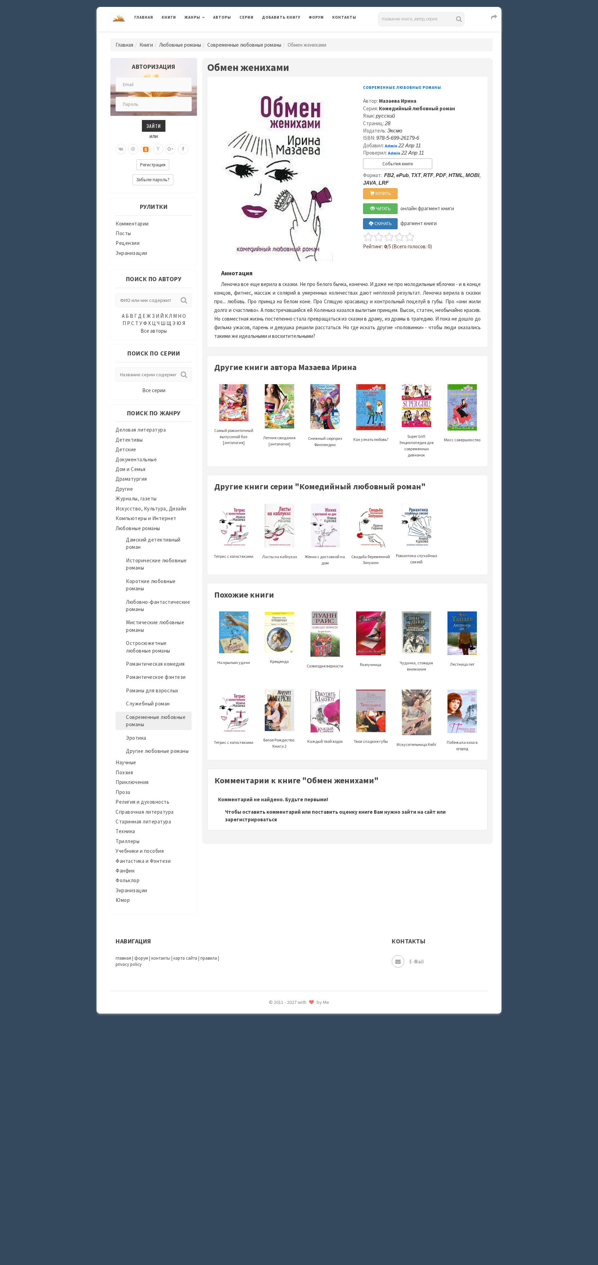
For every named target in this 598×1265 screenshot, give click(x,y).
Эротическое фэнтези (289, 1226)
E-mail (416, 961)
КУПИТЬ (382, 193)
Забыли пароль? (153, 180)
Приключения (132, 782)
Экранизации (131, 253)
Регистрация (152, 165)
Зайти (153, 125)
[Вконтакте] (121, 149)
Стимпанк (275, 1071)
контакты (160, 958)
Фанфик (125, 870)
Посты (123, 233)
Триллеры (127, 841)
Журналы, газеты (136, 498)
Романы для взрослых (152, 690)
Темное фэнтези (282, 1086)
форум (141, 958)
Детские (126, 449)
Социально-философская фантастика (308, 1055)
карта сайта (185, 958)
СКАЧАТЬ (382, 224)
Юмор (123, 900)
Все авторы (154, 330)
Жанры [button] (192, 17)
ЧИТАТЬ (383, 209)
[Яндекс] (158, 149)
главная (123, 958)
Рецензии (127, 243)
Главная (143, 17)
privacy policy (129, 964)
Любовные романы (180, 44)
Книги (169, 17)
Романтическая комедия (155, 664)
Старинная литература (143, 821)
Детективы (129, 439)
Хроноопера (277, 1164)
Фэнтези (273, 1148)
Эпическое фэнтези (286, 1195)
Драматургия (131, 478)
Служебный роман (148, 703)
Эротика (136, 738)
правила (208, 958)
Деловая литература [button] (209, 35)
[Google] (170, 149)
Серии (246, 17)
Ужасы (270, 1117)
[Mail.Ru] (133, 149)
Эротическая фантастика (293, 1210)
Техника (125, 831)
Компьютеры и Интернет (146, 518)
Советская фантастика (290, 1025)
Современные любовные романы (244, 44)
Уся (267, 1133)
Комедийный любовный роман (417, 108)
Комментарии (132, 223)
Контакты (344, 17)
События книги (397, 164)
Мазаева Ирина (397, 101)
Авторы (222, 17)
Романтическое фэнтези (156, 677)
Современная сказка (287, 1040)
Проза (123, 792)
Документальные (136, 459)
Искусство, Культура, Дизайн (151, 508)
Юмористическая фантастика (299, 1241)
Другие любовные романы (157, 751)
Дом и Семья (131, 469)
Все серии (153, 390)
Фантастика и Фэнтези (143, 861)
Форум (316, 17)
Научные (126, 762)
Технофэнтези (280, 1102)
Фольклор (127, 880)
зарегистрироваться (251, 819)
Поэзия (124, 772)
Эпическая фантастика (290, 1179)
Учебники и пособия (140, 851)
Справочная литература (145, 812)
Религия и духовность (142, 801)
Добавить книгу (281, 17)
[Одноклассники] (146, 149)
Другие (124, 489)
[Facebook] (183, 149)
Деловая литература (287, 35)
